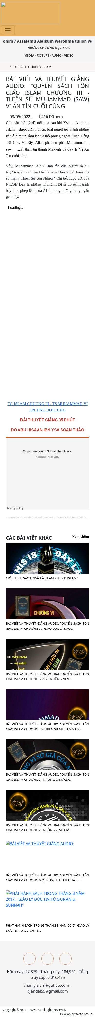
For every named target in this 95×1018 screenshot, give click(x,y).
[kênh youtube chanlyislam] (47, 959)
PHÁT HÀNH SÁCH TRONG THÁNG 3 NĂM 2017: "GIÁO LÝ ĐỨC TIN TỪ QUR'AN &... (47, 928)
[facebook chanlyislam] (29, 959)
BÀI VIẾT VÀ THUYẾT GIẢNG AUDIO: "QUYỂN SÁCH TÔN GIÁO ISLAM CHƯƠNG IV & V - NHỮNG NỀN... (47, 676)
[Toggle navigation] (8, 30)
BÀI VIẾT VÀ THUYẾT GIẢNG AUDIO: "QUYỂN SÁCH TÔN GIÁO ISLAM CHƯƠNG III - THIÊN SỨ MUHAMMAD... (47, 726)
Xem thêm (80, 537)
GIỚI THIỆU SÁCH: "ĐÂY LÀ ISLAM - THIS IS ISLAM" (42, 578)
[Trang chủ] (6, 67)
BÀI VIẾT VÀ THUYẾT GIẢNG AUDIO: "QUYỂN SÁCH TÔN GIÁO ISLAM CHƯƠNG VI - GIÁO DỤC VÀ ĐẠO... (47, 626)
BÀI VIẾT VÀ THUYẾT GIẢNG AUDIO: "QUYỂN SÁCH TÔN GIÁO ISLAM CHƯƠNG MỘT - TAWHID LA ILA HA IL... (47, 877)
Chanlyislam (12, 517)
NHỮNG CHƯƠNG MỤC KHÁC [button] (48, 48)
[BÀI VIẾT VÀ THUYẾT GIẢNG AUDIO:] (40, 843)
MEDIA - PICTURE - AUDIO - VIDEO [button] (49, 56)
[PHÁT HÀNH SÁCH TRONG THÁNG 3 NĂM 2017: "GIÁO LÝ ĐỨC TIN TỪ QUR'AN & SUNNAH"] (47, 898)
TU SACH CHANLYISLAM (32, 67)
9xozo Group (83, 1014)
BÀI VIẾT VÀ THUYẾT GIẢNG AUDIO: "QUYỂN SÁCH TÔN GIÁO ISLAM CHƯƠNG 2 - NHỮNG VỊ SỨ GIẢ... (47, 777)
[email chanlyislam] (65, 959)
